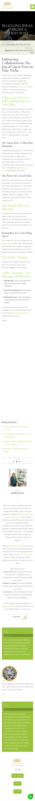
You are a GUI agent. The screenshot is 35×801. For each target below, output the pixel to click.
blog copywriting (26, 554)
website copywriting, (25, 514)
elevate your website (16, 546)
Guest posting (6, 243)
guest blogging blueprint (19, 313)
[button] (32, 6)
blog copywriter (15, 517)
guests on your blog (24, 87)
